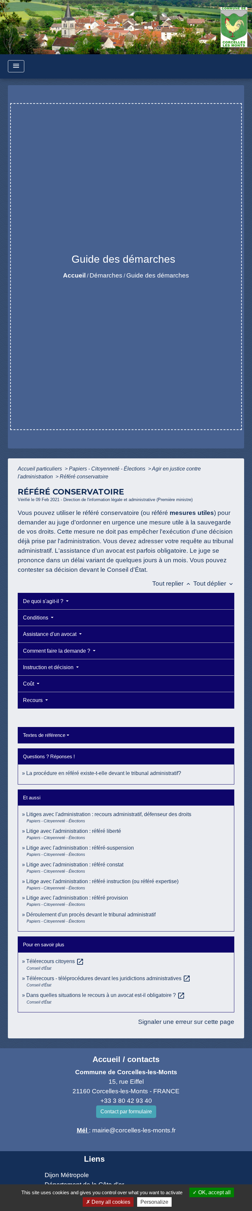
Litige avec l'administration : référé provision (77, 898)
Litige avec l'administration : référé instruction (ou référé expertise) (102, 881)
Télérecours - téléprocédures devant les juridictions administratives (108, 978)
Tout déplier (213, 583)
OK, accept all (214, 1192)
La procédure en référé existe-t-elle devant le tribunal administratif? (103, 773)
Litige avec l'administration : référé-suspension (80, 848)
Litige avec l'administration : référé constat (74, 864)
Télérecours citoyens (55, 961)
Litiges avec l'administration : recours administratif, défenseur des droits (108, 814)
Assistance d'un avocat (50, 634)
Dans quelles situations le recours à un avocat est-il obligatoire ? (105, 995)
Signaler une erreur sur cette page (186, 1021)
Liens (94, 1158)
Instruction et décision (49, 667)
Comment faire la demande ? (57, 651)
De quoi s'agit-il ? (44, 601)
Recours (33, 700)
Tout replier (172, 583)
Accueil (74, 275)
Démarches (106, 275)
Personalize (154, 1202)
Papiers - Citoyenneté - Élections (108, 469)
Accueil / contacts (126, 1059)
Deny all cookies (110, 1202)
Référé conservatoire (84, 476)
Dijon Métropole (67, 1175)
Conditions (36, 617)
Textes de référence (44, 735)
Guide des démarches (157, 275)
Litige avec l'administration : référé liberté (73, 831)
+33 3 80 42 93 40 (126, 1100)
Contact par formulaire (126, 1111)
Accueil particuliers (40, 469)
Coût (29, 684)
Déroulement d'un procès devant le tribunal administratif (91, 914)
